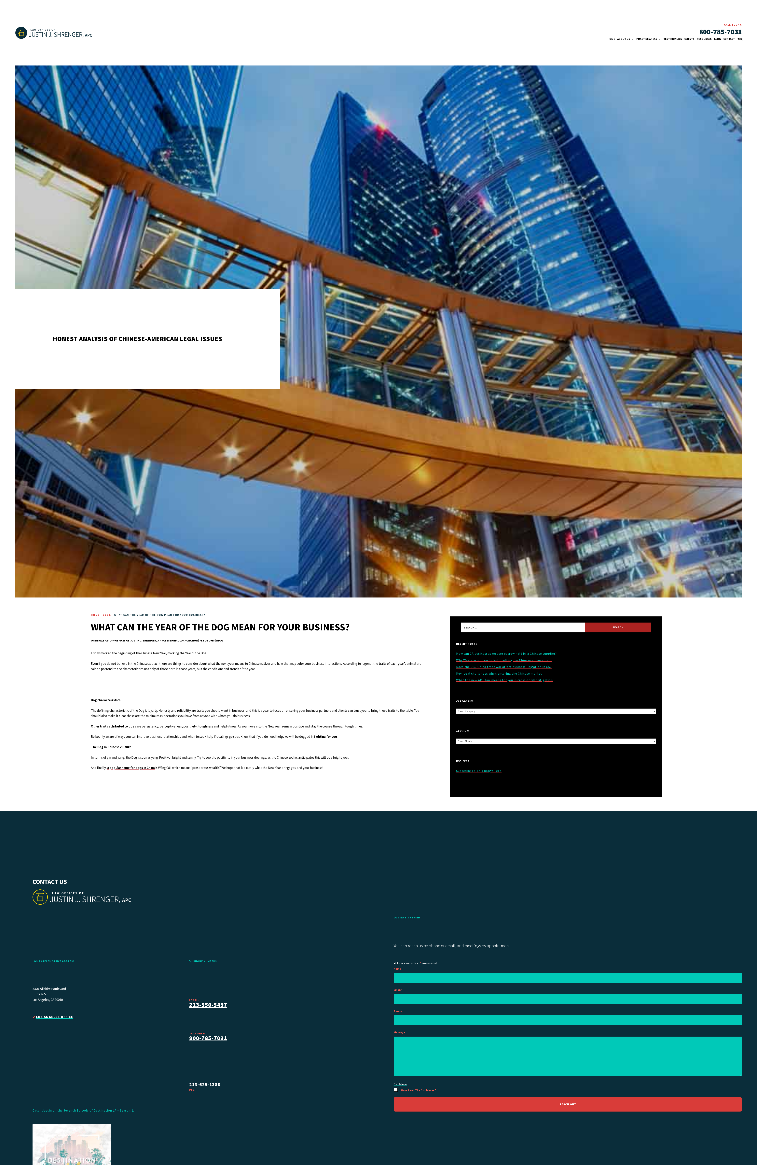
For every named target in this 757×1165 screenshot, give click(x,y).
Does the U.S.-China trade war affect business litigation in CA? (504, 667)
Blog (717, 39)
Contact (729, 39)
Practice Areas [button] (646, 39)
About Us (623, 39)
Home (611, 39)
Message (399, 1032)
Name (397, 969)
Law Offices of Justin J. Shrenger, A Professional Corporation (153, 640)
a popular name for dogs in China (131, 768)
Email (398, 990)
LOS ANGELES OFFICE (54, 1016)
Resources (704, 39)
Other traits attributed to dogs (113, 726)
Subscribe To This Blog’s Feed (479, 771)
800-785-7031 (720, 32)
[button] (741, 1160)
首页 (740, 39)
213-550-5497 (208, 1004)
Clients (689, 39)
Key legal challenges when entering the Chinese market (499, 673)
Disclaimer (400, 1084)
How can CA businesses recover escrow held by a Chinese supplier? (506, 653)
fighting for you (325, 736)
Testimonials (672, 39)
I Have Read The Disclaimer (418, 1090)
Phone (398, 1011)
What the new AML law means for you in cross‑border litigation (504, 680)
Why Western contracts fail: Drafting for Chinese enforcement (504, 660)
